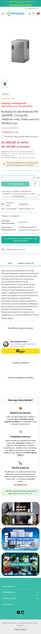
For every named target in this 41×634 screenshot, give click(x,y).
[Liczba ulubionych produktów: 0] (33, 14)
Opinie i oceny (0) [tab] (25, 263)
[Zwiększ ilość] (33, 177)
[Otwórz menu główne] (2, 13)
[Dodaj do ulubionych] (35, 184)
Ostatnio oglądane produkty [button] (20, 377)
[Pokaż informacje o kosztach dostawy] (33, 208)
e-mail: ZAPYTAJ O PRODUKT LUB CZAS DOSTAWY (20, 239)
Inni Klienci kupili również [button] (20, 328)
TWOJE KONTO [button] (9, 598)
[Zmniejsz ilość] (3, 177)
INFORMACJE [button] (8, 592)
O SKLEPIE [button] (7, 604)
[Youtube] (22, 612)
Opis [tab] (10, 263)
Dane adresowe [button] (8, 586)
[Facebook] (18, 612)
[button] (7, 98)
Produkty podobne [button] (20, 362)
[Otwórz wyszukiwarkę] (29, 14)
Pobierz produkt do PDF (15, 249)
